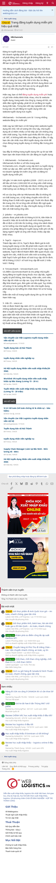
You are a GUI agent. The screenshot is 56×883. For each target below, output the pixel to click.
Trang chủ (6, 769)
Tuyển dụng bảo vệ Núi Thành (18, 348)
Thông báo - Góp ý (12, 829)
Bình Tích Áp (10, 414)
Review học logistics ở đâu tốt (19, 724)
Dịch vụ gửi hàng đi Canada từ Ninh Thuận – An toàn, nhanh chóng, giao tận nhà (29, 672)
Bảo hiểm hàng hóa (13, 667)
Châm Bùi (9, 374)
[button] (4, 3)
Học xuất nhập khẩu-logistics (17, 720)
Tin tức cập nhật (11, 818)
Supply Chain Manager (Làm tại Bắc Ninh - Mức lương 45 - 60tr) (26, 450)
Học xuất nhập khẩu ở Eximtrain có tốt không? (27, 733)
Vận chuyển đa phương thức (17, 619)
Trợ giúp (44, 766)
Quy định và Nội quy (18, 766)
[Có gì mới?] (47, 3)
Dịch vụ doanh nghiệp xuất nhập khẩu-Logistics (24, 643)
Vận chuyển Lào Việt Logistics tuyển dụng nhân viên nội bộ (26, 339)
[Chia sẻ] (48, 47)
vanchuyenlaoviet (12, 343)
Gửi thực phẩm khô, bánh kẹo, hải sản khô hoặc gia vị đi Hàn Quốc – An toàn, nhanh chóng (29, 624)
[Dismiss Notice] (52, 10)
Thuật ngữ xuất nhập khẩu (16, 814)
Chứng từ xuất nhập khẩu (16, 845)
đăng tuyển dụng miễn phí (34, 94)
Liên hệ (5, 766)
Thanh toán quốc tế (13, 851)
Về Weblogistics (11, 811)
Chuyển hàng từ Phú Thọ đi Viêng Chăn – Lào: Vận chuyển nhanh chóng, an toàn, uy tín (28, 648)
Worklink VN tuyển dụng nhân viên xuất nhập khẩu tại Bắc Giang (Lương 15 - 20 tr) (25, 380)
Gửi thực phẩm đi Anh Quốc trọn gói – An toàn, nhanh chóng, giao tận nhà (28, 612)
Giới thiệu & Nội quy (13, 833)
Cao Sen (8, 384)
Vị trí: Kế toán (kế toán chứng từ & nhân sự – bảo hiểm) (27, 409)
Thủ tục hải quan (12, 699)
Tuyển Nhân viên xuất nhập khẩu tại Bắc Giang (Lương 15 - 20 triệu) (25, 390)
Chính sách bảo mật (13, 836)
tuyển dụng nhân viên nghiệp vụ (19, 358)
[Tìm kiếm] (52, 3)
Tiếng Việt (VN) (10, 762)
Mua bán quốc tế (12, 711)
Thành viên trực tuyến (12, 589)
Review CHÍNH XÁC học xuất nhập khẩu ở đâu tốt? (28, 715)
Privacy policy (33, 766)
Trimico (8, 351)
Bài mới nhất (7, 606)
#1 (52, 47)
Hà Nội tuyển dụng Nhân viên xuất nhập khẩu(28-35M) (27, 369)
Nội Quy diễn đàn (12, 826)
